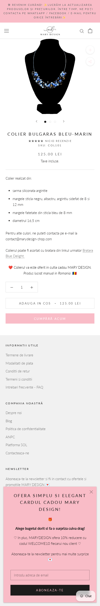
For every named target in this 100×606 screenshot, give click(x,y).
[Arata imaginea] (45, 122)
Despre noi (14, 413)
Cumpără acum (50, 319)
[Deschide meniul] (6, 31)
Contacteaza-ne (17, 453)
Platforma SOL (16, 445)
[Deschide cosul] (90, 30)
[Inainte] (63, 121)
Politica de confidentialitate (26, 429)
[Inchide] (91, 492)
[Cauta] (82, 31)
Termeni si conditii (19, 379)
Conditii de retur (18, 371)
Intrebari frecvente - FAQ (24, 387)
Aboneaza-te (50, 590)
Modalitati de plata (19, 363)
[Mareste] (90, 50)
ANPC (10, 437)
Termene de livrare (19, 355)
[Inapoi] (36, 121)
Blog (9, 421)
